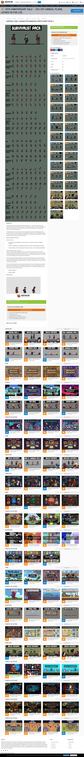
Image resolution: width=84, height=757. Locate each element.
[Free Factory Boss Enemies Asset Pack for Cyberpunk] (13, 425)
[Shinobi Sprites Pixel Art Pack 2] (13, 337)
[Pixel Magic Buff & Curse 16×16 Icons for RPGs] (70, 371)
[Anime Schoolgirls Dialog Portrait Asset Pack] (51, 337)
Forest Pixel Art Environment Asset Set (53, 397)
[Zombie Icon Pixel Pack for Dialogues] (32, 651)
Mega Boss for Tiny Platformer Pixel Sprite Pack (16, 676)
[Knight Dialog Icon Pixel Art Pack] (51, 462)
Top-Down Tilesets (14, 639)
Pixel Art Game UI (32, 639)
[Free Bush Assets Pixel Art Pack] (13, 575)
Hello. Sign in (76, 2)
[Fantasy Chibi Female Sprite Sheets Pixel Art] (51, 406)
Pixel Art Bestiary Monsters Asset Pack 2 (53, 638)
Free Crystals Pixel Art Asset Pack (53, 582)
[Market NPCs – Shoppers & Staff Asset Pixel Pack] (70, 425)
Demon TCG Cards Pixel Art (52, 450)
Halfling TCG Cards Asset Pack (72, 450)
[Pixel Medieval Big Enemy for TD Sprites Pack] (51, 726)
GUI (29, 5)
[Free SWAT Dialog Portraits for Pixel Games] (13, 651)
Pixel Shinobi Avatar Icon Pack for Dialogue (35, 343)
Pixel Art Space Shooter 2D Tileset (53, 695)
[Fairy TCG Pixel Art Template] (32, 444)
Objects (52, 5)
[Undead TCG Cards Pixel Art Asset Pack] (13, 444)
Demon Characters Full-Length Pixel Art (16, 488)
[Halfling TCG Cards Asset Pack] (70, 444)
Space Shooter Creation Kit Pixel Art (16, 695)
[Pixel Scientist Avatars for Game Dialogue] (51, 651)
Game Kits (12, 5)
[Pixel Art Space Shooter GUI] (32, 688)
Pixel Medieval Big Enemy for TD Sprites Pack (53, 732)
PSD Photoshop (72, 58)
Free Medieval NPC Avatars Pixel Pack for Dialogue (16, 469)
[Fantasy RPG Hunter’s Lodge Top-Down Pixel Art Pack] (13, 632)
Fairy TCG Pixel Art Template (34, 450)
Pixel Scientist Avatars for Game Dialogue (53, 657)
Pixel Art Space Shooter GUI (34, 695)
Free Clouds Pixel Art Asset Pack (35, 582)
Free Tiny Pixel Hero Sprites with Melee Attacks (72, 676)
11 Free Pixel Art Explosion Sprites (53, 563)
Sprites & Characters (21, 5)
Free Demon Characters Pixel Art (53, 488)
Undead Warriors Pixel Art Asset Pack (72, 488)
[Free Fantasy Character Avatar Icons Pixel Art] (51, 519)
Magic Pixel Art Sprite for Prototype (35, 619)
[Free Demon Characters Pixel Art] (51, 481)
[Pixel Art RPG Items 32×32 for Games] (13, 371)
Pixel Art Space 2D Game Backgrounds (72, 695)
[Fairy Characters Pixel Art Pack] (32, 481)
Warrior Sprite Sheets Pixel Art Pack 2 (72, 359)
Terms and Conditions (54, 742)
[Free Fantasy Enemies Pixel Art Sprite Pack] (13, 352)
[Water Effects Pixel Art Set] (13, 556)
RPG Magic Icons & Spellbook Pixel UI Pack (72, 638)
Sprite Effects (13, 564)
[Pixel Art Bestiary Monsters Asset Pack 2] (51, 632)
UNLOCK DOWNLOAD (27, 309)
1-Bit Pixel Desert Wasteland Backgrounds (35, 544)
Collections (74, 5)
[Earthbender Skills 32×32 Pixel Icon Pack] (13, 500)
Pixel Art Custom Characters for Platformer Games (53, 619)
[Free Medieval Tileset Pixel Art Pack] (32, 390)
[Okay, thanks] (82, 755)
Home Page (8, 18)
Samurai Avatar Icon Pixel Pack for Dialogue (72, 469)
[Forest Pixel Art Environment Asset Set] (51, 390)
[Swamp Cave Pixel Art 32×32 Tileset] (32, 594)
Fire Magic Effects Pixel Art (34, 563)
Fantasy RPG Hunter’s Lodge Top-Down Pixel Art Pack (16, 638)
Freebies (81, 5)
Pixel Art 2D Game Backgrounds (16, 545)
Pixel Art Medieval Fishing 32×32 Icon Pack (35, 378)
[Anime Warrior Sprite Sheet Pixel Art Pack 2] (70, 337)
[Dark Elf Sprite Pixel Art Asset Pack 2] (32, 462)
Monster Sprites (13, 602)
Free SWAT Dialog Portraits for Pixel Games (16, 657)
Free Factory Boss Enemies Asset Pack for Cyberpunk (16, 431)
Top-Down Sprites (51, 715)
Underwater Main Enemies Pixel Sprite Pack (53, 601)
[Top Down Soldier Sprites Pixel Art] (51, 707)
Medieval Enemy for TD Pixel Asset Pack (35, 732)
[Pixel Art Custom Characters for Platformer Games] (51, 613)
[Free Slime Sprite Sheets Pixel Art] (51, 352)
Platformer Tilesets (20, 398)
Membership (63, 2)
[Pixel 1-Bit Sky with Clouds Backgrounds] (70, 538)
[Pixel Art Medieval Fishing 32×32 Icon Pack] (32, 371)
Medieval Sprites (32, 360)
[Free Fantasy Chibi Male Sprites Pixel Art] (32, 406)
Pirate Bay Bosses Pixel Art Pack (72, 601)
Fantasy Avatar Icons (70, 470)
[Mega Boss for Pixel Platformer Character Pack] (13, 594)
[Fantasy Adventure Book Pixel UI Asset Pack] (32, 632)
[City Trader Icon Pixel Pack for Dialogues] (70, 651)
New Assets (3, 5)
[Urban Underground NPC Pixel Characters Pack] (51, 425)
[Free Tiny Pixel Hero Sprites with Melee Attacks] (70, 669)
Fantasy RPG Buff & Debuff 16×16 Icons (53, 378)
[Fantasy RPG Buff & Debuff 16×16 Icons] (51, 371)
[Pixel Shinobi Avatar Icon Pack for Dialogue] (32, 337)
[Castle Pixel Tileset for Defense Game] (13, 726)
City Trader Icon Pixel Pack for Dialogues (72, 657)
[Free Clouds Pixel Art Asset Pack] (32, 575)
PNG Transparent (65, 58)
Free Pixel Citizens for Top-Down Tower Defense (72, 732)
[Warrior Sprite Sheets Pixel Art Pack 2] (70, 352)
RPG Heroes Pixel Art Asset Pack (35, 359)
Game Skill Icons (13, 508)
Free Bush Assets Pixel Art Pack (16, 582)
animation (28, 18)
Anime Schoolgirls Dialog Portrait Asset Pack (53, 343)
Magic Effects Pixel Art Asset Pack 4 (35, 676)
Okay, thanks (66, 755)
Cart (82, 2)
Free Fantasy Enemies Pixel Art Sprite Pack (16, 359)
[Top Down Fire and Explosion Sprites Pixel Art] (13, 707)
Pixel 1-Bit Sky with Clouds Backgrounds (72, 544)
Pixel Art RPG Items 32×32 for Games (16, 378)
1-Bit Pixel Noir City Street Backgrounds (16, 544)
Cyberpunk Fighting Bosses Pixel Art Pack (35, 431)
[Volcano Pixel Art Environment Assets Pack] (70, 390)
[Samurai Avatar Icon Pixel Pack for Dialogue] (70, 462)
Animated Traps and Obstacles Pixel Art (72, 525)
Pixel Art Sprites (21, 18)
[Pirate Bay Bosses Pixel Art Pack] (70, 594)
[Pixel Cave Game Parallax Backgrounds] (51, 538)
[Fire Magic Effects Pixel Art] (32, 556)
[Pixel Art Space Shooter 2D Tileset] (51, 688)
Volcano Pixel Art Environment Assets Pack (72, 397)
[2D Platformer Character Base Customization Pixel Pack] (13, 613)
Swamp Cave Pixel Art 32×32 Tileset (35, 601)
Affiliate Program (71, 742)
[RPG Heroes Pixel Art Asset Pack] (32, 352)
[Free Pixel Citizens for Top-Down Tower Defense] (70, 726)
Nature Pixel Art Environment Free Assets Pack (16, 397)
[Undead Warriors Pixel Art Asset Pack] (70, 481)
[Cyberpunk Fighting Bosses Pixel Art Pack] (32, 425)
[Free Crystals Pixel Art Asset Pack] (51, 575)
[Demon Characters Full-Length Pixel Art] (13, 481)
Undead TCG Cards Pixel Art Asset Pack (16, 450)
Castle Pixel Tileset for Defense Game (16, 732)
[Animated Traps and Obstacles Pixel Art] (70, 519)
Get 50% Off (77, 11)
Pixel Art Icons (31, 344)
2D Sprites (14, 18)
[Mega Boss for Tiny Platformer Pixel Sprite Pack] (13, 669)
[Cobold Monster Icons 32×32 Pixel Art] (70, 500)
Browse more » (67, 363)
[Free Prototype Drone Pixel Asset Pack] (70, 613)
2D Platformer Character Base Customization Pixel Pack (16, 619)
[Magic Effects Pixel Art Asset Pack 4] (32, 669)
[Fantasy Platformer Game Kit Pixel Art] (13, 519)
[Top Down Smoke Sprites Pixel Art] (32, 707)
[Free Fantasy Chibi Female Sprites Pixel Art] (70, 406)
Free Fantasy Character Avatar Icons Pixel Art (53, 525)
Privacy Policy (53, 747)
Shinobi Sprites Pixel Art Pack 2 (16, 343)
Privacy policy (73, 755)
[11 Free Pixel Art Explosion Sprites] (51, 556)
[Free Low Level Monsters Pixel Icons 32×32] (32, 500)
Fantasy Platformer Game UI (34, 525)
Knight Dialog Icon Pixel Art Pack (53, 469)
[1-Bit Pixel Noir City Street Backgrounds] (13, 538)
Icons (41, 5)
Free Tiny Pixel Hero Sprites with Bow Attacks (53, 676)
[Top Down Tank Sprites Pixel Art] (70, 707)
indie (33, 18)
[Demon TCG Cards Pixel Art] (51, 444)
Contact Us (70, 747)
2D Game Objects (13, 451)
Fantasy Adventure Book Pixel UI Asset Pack (35, 638)
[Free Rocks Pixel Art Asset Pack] (70, 575)
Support (69, 2)
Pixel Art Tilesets (13, 398)
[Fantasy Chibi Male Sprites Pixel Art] (13, 406)
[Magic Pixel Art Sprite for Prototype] (32, 613)
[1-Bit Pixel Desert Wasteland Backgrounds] (32, 538)
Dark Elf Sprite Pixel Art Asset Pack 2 (35, 469)
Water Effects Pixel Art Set (15, 563)
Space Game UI (31, 696)
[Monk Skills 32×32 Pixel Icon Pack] (51, 500)
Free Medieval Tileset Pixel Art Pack (35, 397)
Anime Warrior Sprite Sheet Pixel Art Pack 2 (72, 343)
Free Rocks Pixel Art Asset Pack (72, 582)
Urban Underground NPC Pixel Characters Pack (53, 431)
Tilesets (46, 5)
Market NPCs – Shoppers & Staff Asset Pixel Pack (72, 431)
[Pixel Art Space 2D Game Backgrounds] (70, 688)
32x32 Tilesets (31, 602)
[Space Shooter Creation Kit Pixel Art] (13, 688)
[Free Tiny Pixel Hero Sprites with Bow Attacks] (51, 669)
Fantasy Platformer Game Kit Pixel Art (16, 525)
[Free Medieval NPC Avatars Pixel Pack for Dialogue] (13, 462)
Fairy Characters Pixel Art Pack (34, 488)
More (58, 5)
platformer (43, 18)
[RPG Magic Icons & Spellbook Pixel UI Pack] (70, 632)
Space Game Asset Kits (14, 696)
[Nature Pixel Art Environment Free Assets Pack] (13, 390)
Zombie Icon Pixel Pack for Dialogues (35, 657)
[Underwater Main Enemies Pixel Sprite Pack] (51, 594)
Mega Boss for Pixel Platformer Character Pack (16, 601)
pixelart (38, 18)
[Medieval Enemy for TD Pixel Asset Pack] (32, 726)
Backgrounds (35, 5)
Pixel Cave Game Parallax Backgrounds (53, 544)
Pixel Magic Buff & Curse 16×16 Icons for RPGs (72, 378)
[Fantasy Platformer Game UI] (32, 519)
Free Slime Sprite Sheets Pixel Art (53, 359)
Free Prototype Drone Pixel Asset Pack (72, 619)
